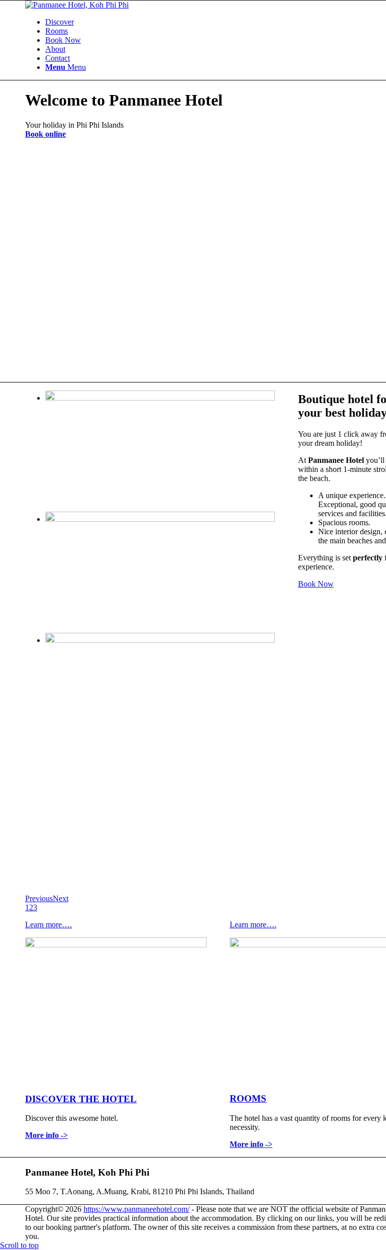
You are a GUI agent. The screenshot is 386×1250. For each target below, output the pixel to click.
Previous (39, 898)
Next (60, 898)
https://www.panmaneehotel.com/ (136, 1209)
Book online (45, 134)
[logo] (77, 5)
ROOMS (248, 1098)
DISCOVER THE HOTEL (81, 1099)
